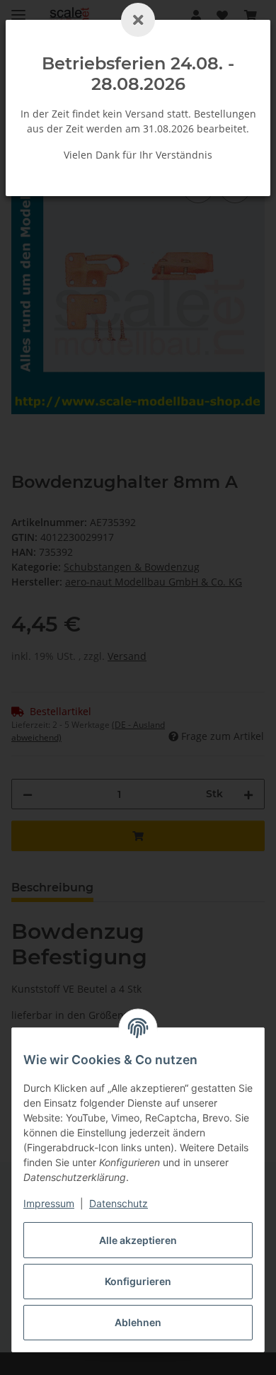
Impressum (48, 1203)
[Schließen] (138, 20)
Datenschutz (118, 1203)
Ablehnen (138, 1322)
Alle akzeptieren (138, 1240)
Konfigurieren (138, 1281)
